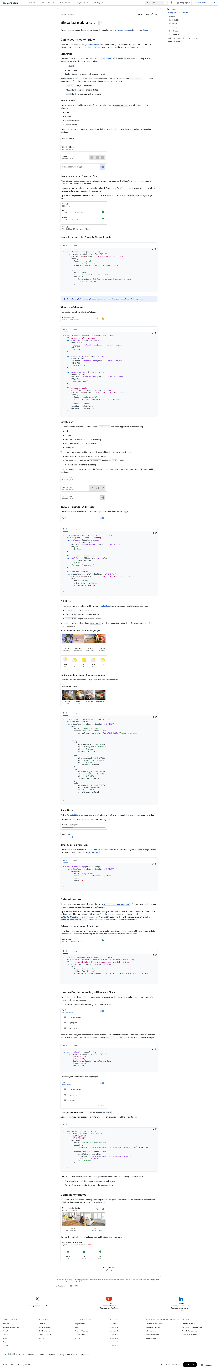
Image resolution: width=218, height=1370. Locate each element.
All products (85, 1355)
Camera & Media (45, 1335)
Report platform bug (189, 1324)
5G (40, 1342)
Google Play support (189, 1331)
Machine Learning (45, 1327)
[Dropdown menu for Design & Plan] (54, 2)
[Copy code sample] (156, 249)
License (13, 1364)
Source (5, 1335)
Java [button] (75, 245)
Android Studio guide (154, 1324)
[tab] (66, 245)
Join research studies (189, 1335)
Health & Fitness (44, 1331)
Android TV (78, 1338)
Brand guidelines (24, 1364)
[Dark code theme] (153, 249)
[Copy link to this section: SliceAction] (74, 54)
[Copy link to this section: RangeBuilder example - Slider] (91, 845)
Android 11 (114, 1345)
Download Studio (152, 1335)
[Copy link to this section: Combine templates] (88, 1195)
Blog (98, 3)
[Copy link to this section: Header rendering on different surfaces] (100, 176)
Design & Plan (46, 3)
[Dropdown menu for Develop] (70, 2)
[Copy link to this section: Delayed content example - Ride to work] (101, 926)
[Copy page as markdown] (102, 23)
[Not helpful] (155, 14)
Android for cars (80, 1335)
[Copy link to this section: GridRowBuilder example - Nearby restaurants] (107, 675)
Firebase (52, 1355)
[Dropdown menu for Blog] (103, 2)
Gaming (42, 1324)
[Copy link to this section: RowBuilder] (75, 422)
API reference (151, 1331)
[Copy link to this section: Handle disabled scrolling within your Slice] (117, 992)
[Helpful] (152, 14)
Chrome (42, 1355)
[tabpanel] (109, 270)
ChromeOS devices (81, 1331)
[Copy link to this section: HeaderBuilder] (78, 100)
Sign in (212, 3)
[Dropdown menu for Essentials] (35, 2)
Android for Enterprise (11, 1327)
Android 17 (114, 1324)
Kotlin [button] (65, 245)
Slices (145, 30)
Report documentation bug (192, 1327)
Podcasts (6, 1345)
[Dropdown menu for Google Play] (88, 2)
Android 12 (114, 1342)
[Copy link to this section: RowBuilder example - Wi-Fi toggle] (96, 507)
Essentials (28, 3)
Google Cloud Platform (68, 1355)
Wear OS (77, 1327)
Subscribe (190, 1364)
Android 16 (114, 1327)
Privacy (41, 1338)
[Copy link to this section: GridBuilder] (75, 601)
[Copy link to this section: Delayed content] (84, 899)
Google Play (80, 3)
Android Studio (200, 3)
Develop (63, 3)
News (5, 1338)
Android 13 (114, 1338)
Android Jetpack (125, 30)
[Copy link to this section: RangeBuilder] (77, 810)
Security (6, 1331)
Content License (118, 1280)
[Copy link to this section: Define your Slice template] (97, 40)
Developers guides (153, 1327)
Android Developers (67, 14)
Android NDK (151, 1338)
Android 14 (114, 1335)
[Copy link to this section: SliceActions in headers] (85, 307)
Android (6, 1324)
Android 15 (114, 1331)
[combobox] (156, 3)
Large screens (79, 1324)
